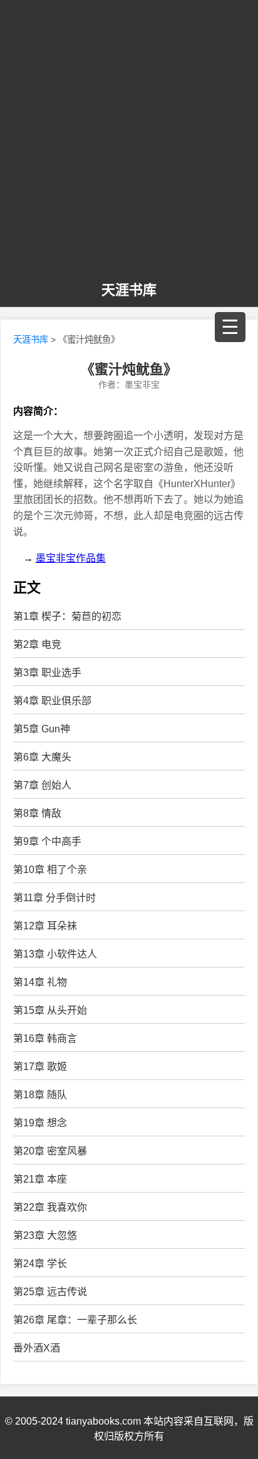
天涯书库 (129, 290)
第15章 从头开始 (50, 1010)
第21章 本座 (40, 1179)
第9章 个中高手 (47, 841)
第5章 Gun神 (41, 729)
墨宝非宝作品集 (71, 558)
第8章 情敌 (37, 813)
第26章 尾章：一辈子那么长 (75, 1320)
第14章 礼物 (40, 982)
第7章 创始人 (42, 785)
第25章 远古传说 (50, 1291)
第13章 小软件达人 (55, 954)
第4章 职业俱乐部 (52, 700)
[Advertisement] (129, 141)
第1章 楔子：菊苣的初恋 (67, 616)
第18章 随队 (40, 1094)
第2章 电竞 (37, 644)
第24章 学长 (40, 1263)
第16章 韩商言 (45, 1038)
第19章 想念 (40, 1123)
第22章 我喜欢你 (50, 1207)
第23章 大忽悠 (45, 1235)
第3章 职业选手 (47, 672)
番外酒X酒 (36, 1348)
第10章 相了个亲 (50, 869)
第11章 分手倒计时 (54, 897)
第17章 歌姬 (40, 1066)
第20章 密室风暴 (50, 1151)
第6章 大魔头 (42, 757)
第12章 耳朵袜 (45, 926)
